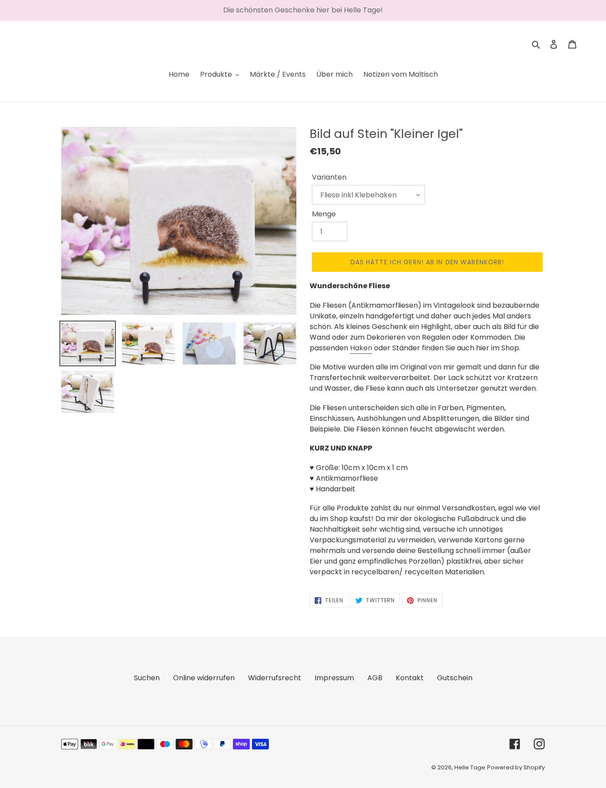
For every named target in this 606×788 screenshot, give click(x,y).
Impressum (334, 678)
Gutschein (454, 678)
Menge (324, 214)
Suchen (147, 678)
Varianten (329, 177)
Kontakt (410, 678)
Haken (361, 348)
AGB (374, 678)
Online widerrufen (204, 678)
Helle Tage (469, 767)
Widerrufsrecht (274, 678)
